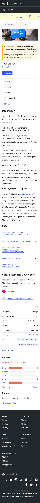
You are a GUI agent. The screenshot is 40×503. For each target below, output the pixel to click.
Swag (24, 446)
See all (35, 387)
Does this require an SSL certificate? (16, 241)
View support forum (9, 403)
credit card (20, 340)
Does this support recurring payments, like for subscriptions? (15, 234)
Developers (6, 442)
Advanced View (8, 350)
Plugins (24, 424)
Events (24, 439)
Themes (24, 420)
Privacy (5, 428)
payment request (31, 340)
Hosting (5, 424)
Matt (5, 457)
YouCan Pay (10, 67)
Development (9, 98)
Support (7, 103)
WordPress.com (9, 453)
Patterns (24, 428)
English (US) (33, 335)
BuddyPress (8, 465)
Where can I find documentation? (15, 258)
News (4, 420)
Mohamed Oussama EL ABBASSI (20, 299)
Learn (4, 435)
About (4, 416)
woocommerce (32, 344)
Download (7, 73)
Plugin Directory (7, 10)
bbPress (6, 461)
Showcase (25, 416)
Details (7, 81)
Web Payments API (26, 194)
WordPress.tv (8, 446)
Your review (6, 387)
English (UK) (12, 474)
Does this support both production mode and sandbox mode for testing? (13, 250)
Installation (8, 92)
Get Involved (26, 435)
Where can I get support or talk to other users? (11, 266)
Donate (25, 442)
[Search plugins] (25, 24)
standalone (22, 344)
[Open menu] (36, 3)
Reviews (7, 87)
